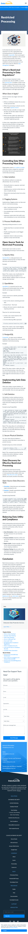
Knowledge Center (14, 882)
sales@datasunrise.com (8, 753)
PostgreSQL (6, 337)
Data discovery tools (12, 474)
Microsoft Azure (14, 842)
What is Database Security (10, 645)
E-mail (4, 697)
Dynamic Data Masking (10, 635)
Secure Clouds (14, 839)
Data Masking (14, 810)
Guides (14, 889)
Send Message (14, 737)
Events (14, 860)
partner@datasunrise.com (9, 768)
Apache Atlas (6, 257)
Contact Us (14, 867)
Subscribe (7, 916)
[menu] (26, 3)
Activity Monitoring (14, 803)
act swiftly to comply (19, 167)
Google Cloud (14, 849)
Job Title (5, 709)
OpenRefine (5, 286)
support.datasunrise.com (9, 761)
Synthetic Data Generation (10, 650)
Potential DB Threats (14, 878)
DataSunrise (6, 596)
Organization (6, 703)
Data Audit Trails (8, 641)
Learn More (6, 626)
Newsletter (14, 907)
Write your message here (9, 725)
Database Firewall (14, 806)
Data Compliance (14, 821)
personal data (8, 82)
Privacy (19, 790)
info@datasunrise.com (8, 747)
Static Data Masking (9, 637)
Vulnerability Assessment (14, 825)
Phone (4, 691)
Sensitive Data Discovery (14, 817)
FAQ (14, 892)
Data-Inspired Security (14, 828)
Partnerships (14, 863)
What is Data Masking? (10, 634)
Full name (5, 685)
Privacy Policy (13, 927)
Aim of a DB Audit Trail (9, 639)
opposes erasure (14, 107)
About (14, 856)
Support (14, 904)
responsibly (11, 55)
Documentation (14, 896)
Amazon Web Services (14, 846)
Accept (5, 930)
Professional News (14, 875)
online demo (15, 596)
